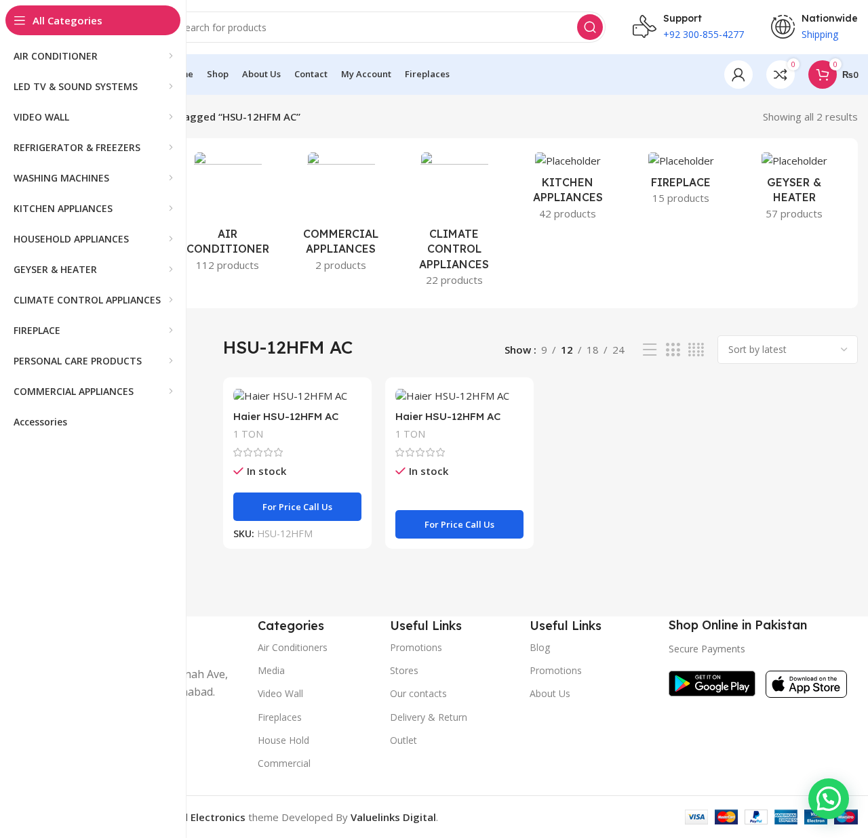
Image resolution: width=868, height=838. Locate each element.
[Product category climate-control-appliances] (454, 223)
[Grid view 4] (696, 350)
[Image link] (712, 682)
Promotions (556, 670)
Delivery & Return (428, 717)
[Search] (590, 27)
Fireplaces (280, 717)
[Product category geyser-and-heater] (794, 190)
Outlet (403, 740)
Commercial (284, 763)
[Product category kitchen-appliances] (568, 190)
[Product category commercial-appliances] (341, 216)
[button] (828, 798)
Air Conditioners (293, 647)
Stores (404, 670)
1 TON (248, 433)
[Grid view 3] (672, 350)
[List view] (649, 350)
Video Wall (280, 693)
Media (271, 670)
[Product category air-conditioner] (227, 216)
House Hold (283, 740)
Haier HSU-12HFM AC (285, 416)
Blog (540, 647)
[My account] (738, 74)
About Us (550, 693)
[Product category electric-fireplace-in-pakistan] (681, 182)
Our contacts (418, 693)
